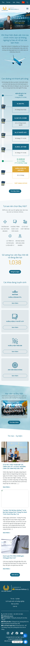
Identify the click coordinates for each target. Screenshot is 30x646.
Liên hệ (14, 3)
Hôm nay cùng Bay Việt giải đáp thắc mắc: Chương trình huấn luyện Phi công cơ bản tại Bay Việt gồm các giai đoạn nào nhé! (15, 563)
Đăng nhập (18, 3)
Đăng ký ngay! (15, 272)
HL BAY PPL (20, 103)
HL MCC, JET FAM (20, 147)
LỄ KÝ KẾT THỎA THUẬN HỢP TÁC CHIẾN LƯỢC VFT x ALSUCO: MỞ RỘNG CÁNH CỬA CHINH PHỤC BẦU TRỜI (14, 466)
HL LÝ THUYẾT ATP (20, 132)
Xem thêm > (6, 487)
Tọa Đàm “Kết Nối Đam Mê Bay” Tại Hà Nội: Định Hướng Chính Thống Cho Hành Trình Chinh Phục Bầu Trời (15, 512)
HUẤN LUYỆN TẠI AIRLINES (20, 169)
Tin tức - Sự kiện (8, 3)
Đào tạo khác (15, 604)
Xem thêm (15, 303)
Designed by (15, 639)
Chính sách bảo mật (20, 641)
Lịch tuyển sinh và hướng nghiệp (15, 601)
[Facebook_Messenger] (25, 642)
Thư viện (3, 3)
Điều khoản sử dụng (9, 641)
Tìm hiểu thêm (19, 26)
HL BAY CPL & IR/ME (20, 118)
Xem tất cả (15, 575)
